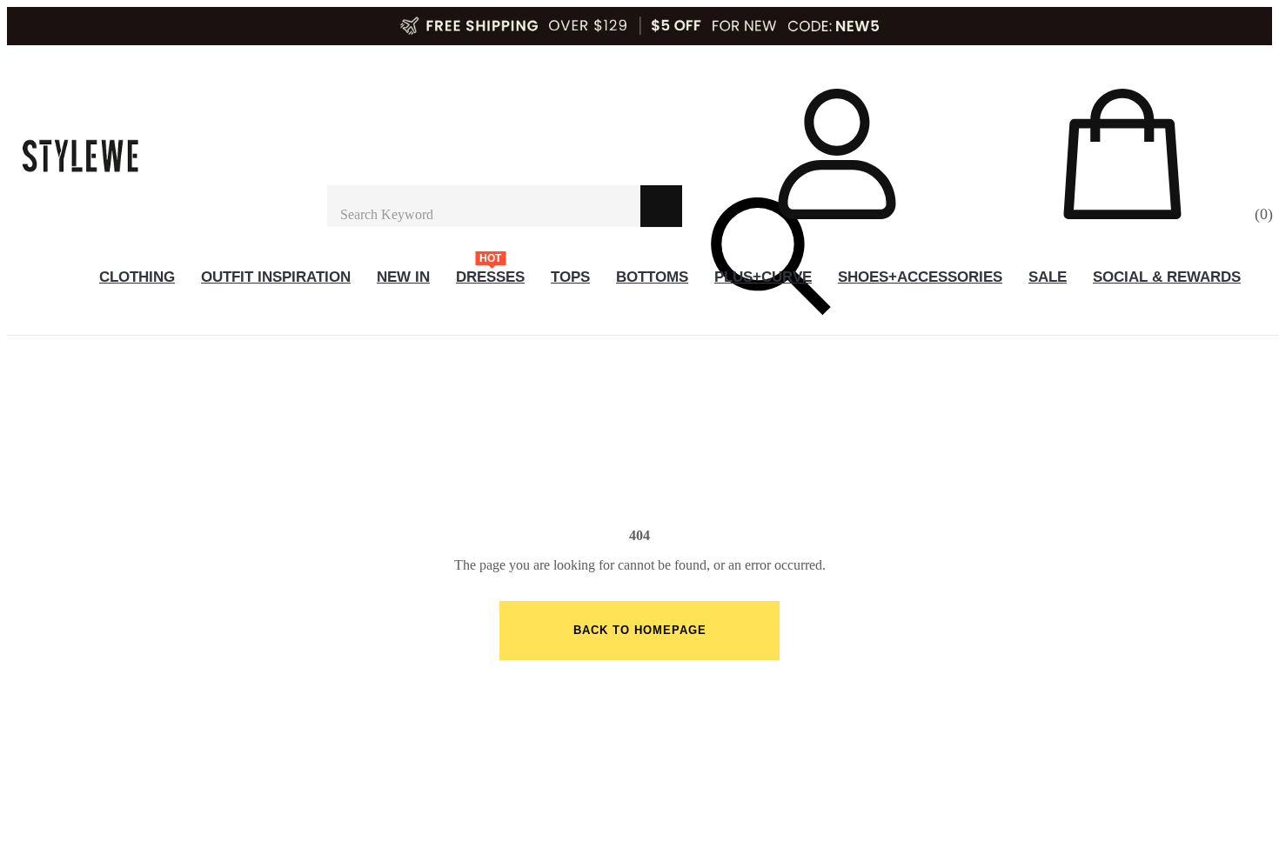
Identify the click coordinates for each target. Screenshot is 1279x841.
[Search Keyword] (483, 206)
